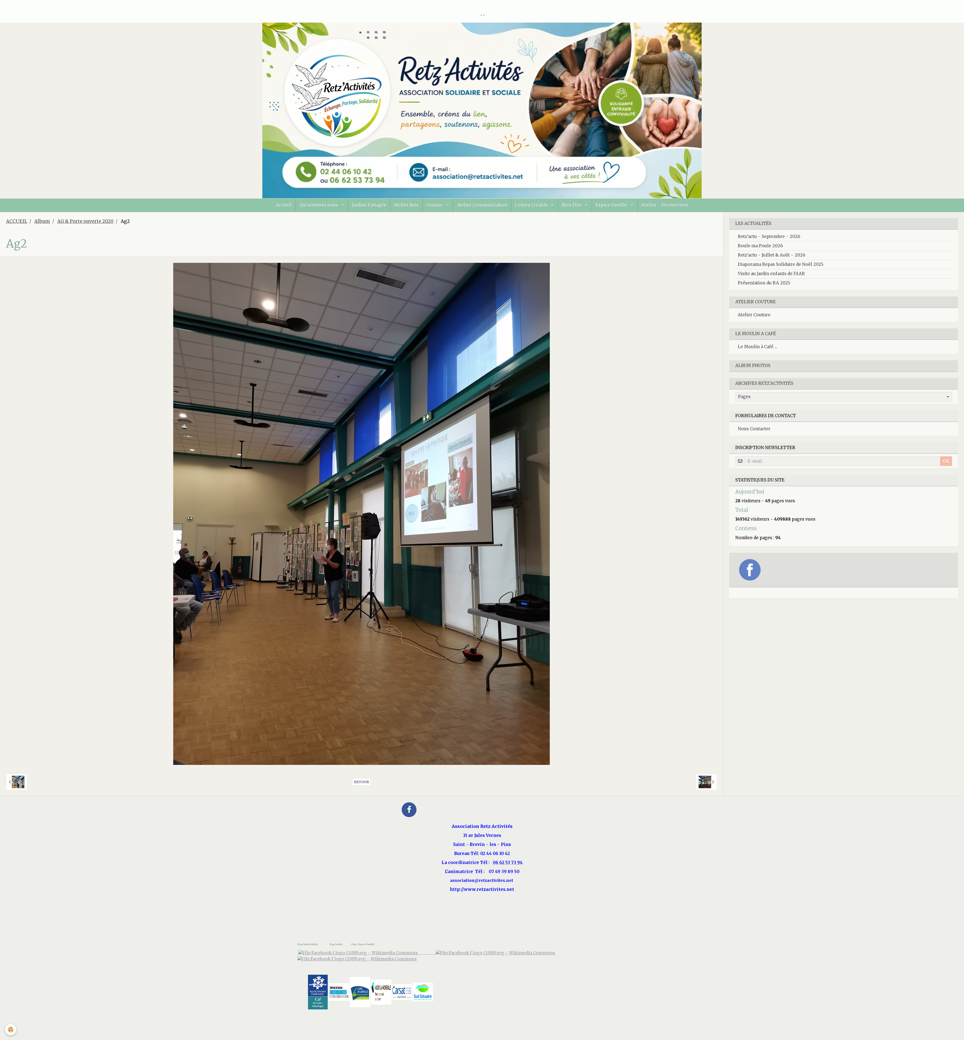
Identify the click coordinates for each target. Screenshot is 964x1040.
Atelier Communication (482, 205)
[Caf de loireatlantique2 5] (318, 991)
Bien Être (572, 205)
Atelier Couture (754, 315)
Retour (361, 782)
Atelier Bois (406, 205)
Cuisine (435, 205)
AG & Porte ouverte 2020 (85, 221)
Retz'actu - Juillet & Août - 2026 (771, 255)
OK (946, 461)
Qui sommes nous (319, 205)
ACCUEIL (16, 221)
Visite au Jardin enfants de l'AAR (771, 273)
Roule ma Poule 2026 (760, 246)
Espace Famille (612, 205)
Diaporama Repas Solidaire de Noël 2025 (780, 264)
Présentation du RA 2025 (764, 283)
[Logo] (357, 959)
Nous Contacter (754, 429)
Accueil (284, 205)
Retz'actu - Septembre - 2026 (769, 236)
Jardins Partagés (369, 205)
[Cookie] (10, 1029)
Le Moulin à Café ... (757, 346)
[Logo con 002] (338, 991)
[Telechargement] (402, 991)
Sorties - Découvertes (664, 205)
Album (42, 221)
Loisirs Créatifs (532, 205)
